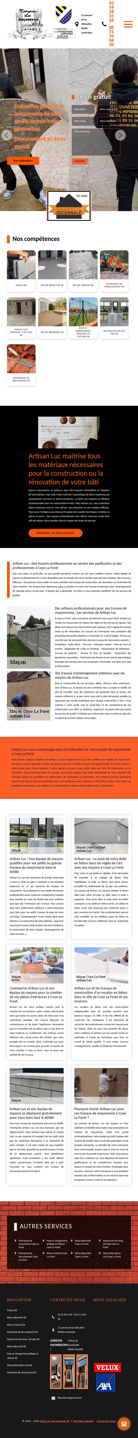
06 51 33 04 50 (111, 36)
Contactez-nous (106, 1421)
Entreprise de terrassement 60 (22, 1332)
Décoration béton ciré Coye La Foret (112, 1255)
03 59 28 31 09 (111, 12)
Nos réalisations (23, 160)
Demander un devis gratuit (55, 533)
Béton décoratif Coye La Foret (83, 1243)
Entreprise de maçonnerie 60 (21, 1372)
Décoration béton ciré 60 (19, 1365)
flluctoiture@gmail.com (70, 1398)
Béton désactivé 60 (16, 1317)
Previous (6, 135)
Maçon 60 (12, 1310)
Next (120, 135)
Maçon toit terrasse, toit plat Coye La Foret (113, 1244)
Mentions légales (83, 1421)
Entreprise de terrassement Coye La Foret (28, 1256)
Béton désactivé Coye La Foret (83, 1255)
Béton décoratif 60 (16, 1346)
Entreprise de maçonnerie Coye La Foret (29, 1244)
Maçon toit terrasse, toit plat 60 (23, 1339)
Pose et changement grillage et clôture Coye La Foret (57, 1244)
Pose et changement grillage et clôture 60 (22, 1356)
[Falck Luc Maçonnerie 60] (29, 24)
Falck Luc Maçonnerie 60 (55, 1421)
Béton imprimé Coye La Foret (57, 1255)
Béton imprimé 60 (16, 1325)
